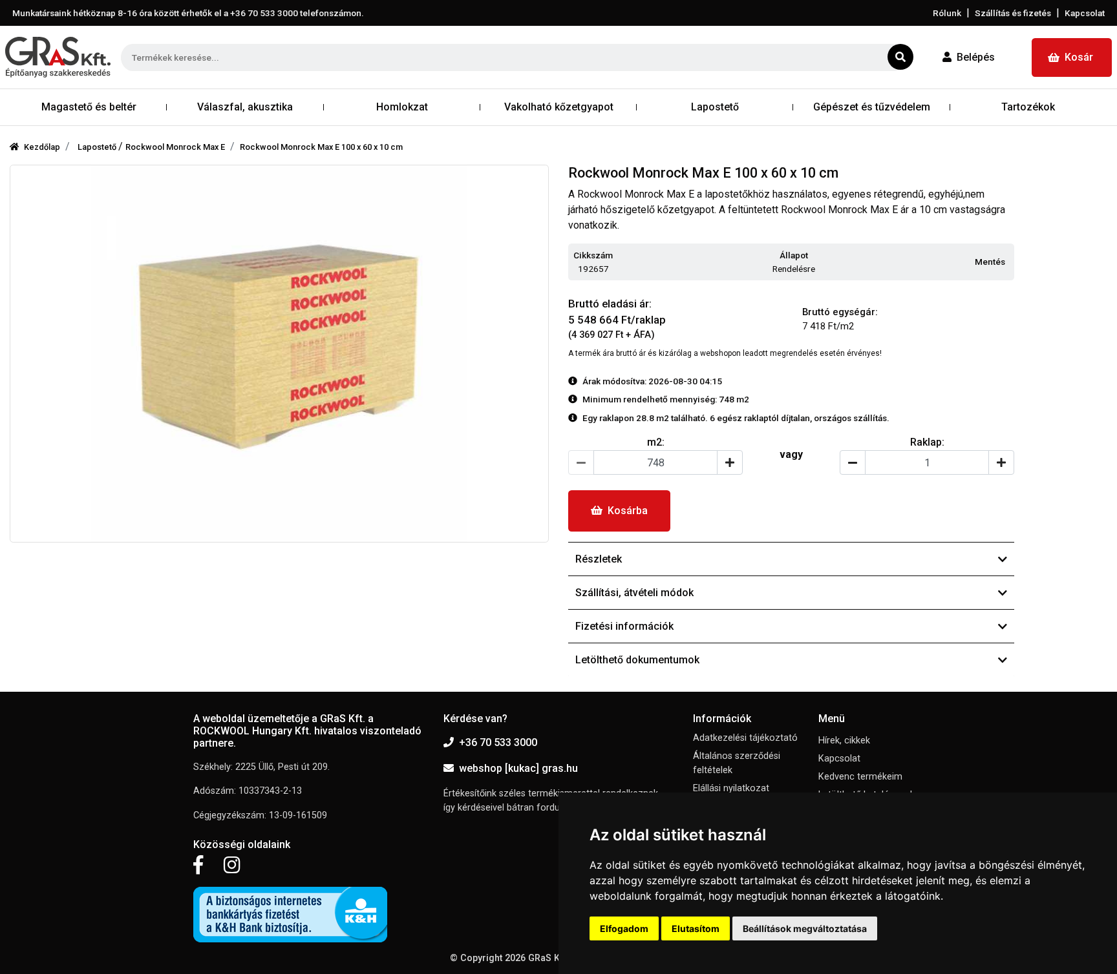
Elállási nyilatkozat (731, 788)
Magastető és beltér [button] (88, 107)
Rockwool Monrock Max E (175, 147)
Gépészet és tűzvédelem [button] (871, 107)
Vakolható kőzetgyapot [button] (558, 107)
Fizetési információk (624, 626)
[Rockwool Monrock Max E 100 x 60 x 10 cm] (279, 353)
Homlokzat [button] (402, 107)
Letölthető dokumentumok (637, 660)
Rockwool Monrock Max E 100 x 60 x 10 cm (321, 147)
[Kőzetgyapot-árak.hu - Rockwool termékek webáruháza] (58, 57)
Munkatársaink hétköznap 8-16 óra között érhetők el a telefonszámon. (188, 13)
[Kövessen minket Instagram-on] (232, 865)
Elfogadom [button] (624, 928)
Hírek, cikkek (844, 740)
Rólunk (947, 13)
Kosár (1079, 57)
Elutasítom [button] (695, 928)
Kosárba (628, 510)
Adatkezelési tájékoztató (745, 737)
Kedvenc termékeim (860, 776)
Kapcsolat (1085, 13)
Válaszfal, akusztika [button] (245, 107)
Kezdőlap (42, 147)
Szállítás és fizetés (1013, 13)
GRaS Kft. (548, 958)
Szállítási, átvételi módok (634, 592)
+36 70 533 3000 (498, 742)
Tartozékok (1028, 107)
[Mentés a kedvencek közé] (1008, 262)
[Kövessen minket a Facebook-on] (198, 865)
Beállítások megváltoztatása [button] (805, 928)
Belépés (976, 57)
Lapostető (98, 147)
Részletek (598, 559)
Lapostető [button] (715, 107)
